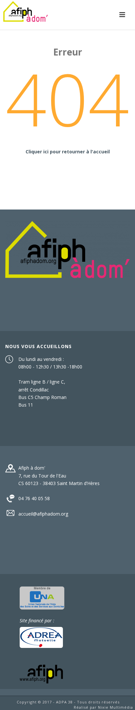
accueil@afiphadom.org (43, 514)
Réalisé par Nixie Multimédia (103, 707)
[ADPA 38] (25, 15)
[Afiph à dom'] (67, 249)
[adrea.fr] (41, 636)
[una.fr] (42, 597)
